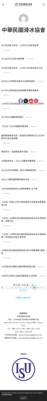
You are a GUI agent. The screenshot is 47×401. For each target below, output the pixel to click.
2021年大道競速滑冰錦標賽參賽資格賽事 (20, 90)
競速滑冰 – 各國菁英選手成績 (14, 151)
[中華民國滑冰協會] (23, 4)
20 (16, 287)
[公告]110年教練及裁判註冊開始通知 (18, 81)
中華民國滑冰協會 (23, 30)
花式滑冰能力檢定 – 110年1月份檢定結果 (20, 45)
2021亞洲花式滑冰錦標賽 (12, 58)
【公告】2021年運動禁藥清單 (14, 126)
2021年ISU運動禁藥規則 (12, 116)
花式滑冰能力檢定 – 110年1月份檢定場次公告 (22, 67)
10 (12, 287)
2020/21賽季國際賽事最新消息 (15, 179)
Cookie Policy (7, 394)
